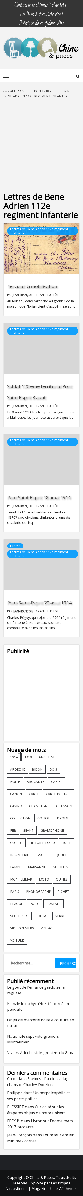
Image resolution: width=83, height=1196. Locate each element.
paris (14, 891)
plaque (16, 903)
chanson (64, 806)
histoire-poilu (42, 842)
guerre (16, 842)
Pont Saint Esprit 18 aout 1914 (39, 497)
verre (60, 916)
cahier (56, 781)
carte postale (58, 794)
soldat (42, 916)
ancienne (47, 757)
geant (28, 830)
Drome (15, 546)
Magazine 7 (41, 1188)
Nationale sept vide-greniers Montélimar (33, 1039)
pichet (63, 891)
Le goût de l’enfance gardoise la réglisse (36, 990)
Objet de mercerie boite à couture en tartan (40, 1022)
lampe (15, 867)
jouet (62, 855)
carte (34, 794)
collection (20, 818)
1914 (14, 757)
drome (63, 818)
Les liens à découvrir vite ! (41, 12)
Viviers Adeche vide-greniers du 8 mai (41, 1052)
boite (15, 781)
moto (44, 879)
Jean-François (23, 295)
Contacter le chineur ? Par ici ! (40, 3)
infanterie (19, 855)
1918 (28, 757)
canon (16, 794)
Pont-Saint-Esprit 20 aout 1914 (39, 602)
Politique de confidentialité (41, 21)
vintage (47, 928)
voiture (17, 940)
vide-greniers (22, 928)
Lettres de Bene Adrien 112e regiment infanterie (39, 230)
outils (62, 879)
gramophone (52, 830)
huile (66, 842)
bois (53, 769)
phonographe (38, 891)
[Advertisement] (41, 142)
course (43, 818)
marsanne (37, 867)
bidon (37, 769)
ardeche (17, 769)
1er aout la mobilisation (32, 286)
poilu (34, 903)
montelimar (21, 879)
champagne (39, 806)
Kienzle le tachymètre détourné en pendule (38, 1006)
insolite (43, 855)
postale (53, 903)
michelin (60, 867)
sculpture (19, 916)
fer (13, 830)
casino (16, 806)
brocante (35, 781)
